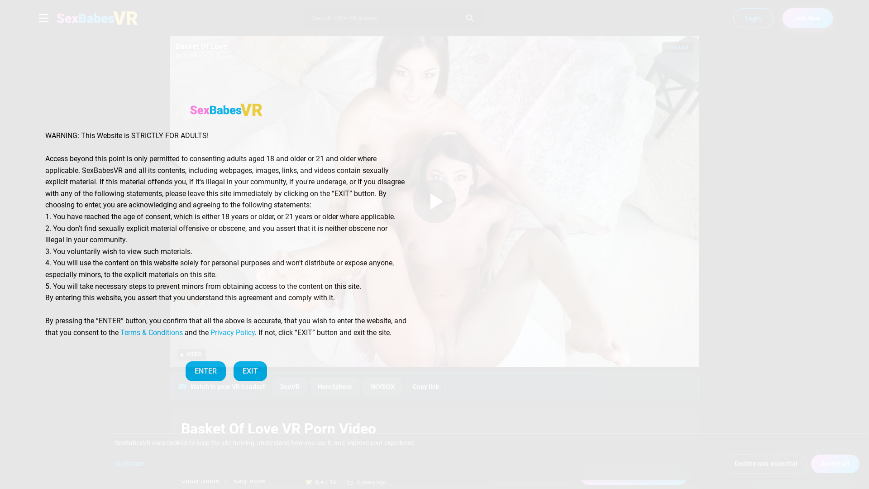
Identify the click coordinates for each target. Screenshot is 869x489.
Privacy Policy (232, 332)
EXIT (250, 371)
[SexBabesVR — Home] (226, 109)
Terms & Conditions (151, 332)
